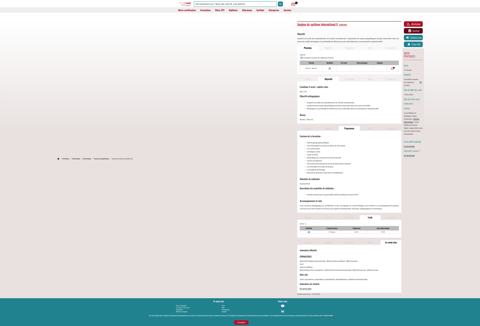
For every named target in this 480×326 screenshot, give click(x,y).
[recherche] (280, 4)
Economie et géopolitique (101, 159)
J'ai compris (241, 322)
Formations (65, 159)
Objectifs (328, 47)
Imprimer (416, 30)
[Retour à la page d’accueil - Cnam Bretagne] (58, 159)
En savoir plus (391, 47)
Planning (308, 47)
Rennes (416, 119)
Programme (349, 47)
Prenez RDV (416, 44)
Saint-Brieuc (408, 122)
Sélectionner (415, 24)
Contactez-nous (416, 37)
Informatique (76, 159)
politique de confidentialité (323, 316)
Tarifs (370, 47)
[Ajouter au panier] (392, 68)
